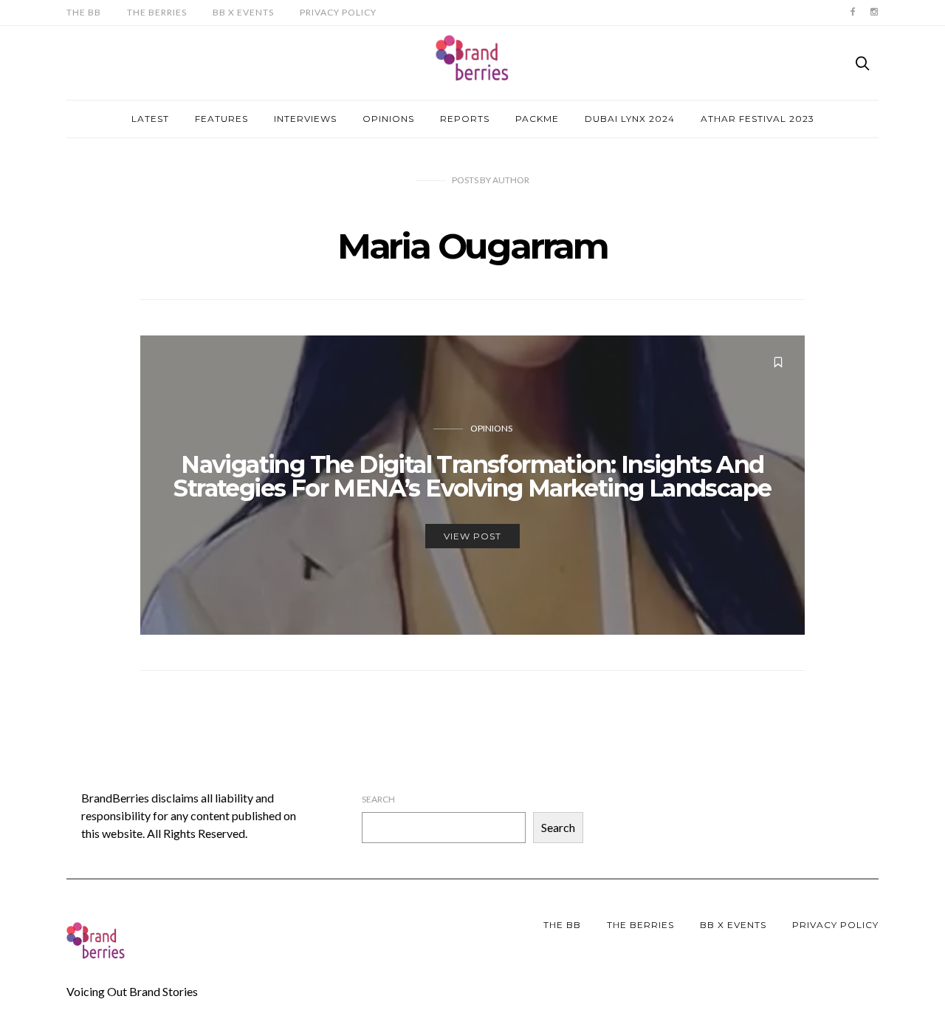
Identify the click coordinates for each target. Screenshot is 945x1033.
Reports (464, 118)
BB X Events (243, 12)
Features (221, 118)
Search (378, 799)
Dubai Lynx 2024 (630, 118)
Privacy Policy (338, 12)
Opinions (388, 118)
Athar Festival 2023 (757, 118)
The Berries (157, 12)
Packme (537, 118)
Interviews (305, 118)
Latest (150, 118)
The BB (83, 12)
